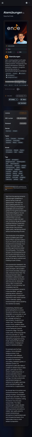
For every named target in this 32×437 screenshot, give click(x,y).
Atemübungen (14, 56)
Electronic (8, 131)
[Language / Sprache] (28, 3)
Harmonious (9, 150)
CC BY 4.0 (23, 113)
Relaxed (16, 150)
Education (8, 142)
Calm (15, 152)
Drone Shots (16, 140)
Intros (7, 138)
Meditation (8, 140)
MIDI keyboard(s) (9, 187)
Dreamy (22, 150)
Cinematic (13, 138)
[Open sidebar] (2, 3)
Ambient (15, 131)
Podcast (20, 142)
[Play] (6, 56)
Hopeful (21, 152)
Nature (14, 142)
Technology (21, 138)
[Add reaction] (18, 89)
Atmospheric (9, 152)
